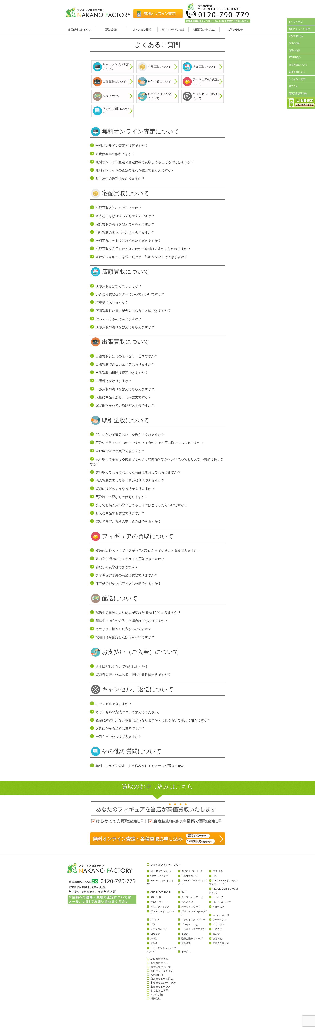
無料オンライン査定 (173, 29)
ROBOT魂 (155, 897)
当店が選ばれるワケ (80, 29)
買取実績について (298, 64)
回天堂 (216, 933)
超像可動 (217, 938)
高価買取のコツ (297, 71)
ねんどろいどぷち (222, 902)
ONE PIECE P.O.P (160, 892)
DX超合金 (218, 871)
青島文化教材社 (221, 943)
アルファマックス (159, 906)
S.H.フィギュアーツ (192, 897)
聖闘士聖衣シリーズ (192, 938)
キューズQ (218, 906)
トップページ (296, 21)
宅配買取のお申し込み (163, 982)
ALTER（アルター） (161, 871)
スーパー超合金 (221, 915)
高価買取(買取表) (298, 93)
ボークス (186, 951)
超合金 (154, 943)
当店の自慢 (294, 50)
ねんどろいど (188, 902)
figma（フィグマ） (160, 876)
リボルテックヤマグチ (193, 929)
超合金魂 (186, 943)
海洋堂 (154, 938)
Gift (214, 876)
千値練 (184, 933)
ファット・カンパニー (193, 919)
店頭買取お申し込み (161, 978)
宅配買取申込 (296, 36)
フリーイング (220, 919)
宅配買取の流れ (159, 959)
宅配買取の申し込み (204, 29)
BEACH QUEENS (191, 871)
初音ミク (155, 933)
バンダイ (155, 919)
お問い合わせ (235, 29)
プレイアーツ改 (189, 924)
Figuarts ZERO (189, 876)
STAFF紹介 (295, 57)
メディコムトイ (158, 929)
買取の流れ (111, 29)
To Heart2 (218, 897)
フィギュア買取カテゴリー (165, 864)
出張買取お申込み (160, 986)
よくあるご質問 (142, 29)
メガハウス (218, 924)
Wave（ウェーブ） (160, 902)
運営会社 (293, 86)
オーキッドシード (190, 906)
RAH (183, 892)
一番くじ (217, 929)
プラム (154, 924)
